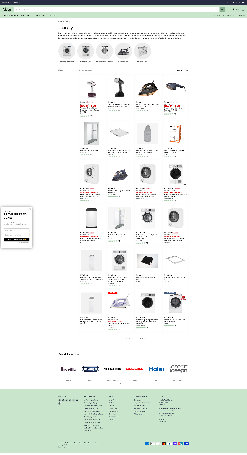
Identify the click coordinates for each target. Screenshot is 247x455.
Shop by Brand (40, 15)
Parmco (166, 323)
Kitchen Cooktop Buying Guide (93, 414)
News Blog (112, 414)
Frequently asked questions (142, 403)
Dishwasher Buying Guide (92, 411)
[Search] (222, 9)
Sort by (81, 70)
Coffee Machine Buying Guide (93, 405)
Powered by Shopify (64, 447)
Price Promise (113, 411)
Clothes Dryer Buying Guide (92, 403)
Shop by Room (26, 15)
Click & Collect (113, 408)
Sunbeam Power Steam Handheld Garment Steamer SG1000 (89, 110)
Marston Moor (78, 443)
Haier (81, 242)
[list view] (187, 70)
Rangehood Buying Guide (92, 419)
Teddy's (96, 443)
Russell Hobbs (140, 108)
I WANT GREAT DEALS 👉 (17, 239)
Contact (242, 15)
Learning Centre (6, 2)
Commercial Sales (114, 417)
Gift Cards (112, 403)
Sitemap (111, 419)
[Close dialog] (31, 209)
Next (142, 338)
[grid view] (184, 70)
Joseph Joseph (178, 381)
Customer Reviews (229, 15)
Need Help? (16, 2)
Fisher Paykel (112, 381)
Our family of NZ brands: (65, 443)
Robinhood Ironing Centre (89, 150)
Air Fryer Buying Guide (91, 400)
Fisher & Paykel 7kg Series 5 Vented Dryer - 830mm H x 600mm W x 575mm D (118, 279)
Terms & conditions (140, 411)
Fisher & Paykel (168, 198)
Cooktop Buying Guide (91, 408)
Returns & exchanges (141, 408)
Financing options (139, 405)
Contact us (137, 400)
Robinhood (83, 152)
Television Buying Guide (91, 425)
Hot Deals (52, 15)
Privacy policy (138, 414)
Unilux (166, 154)
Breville (68, 381)
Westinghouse (84, 198)
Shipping (111, 405)
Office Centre (88, 443)
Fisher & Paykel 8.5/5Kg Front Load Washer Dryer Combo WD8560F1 (146, 237)
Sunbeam (83, 114)
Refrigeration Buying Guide (92, 422)
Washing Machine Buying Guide (94, 428)
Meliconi (110, 154)
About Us (217, 15)
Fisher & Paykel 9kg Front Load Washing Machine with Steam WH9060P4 (147, 322)
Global (134, 381)
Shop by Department (9, 15)
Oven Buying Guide (90, 417)
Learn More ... (88, 431)
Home (60, 21)
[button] (120, 383)
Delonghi (90, 381)
